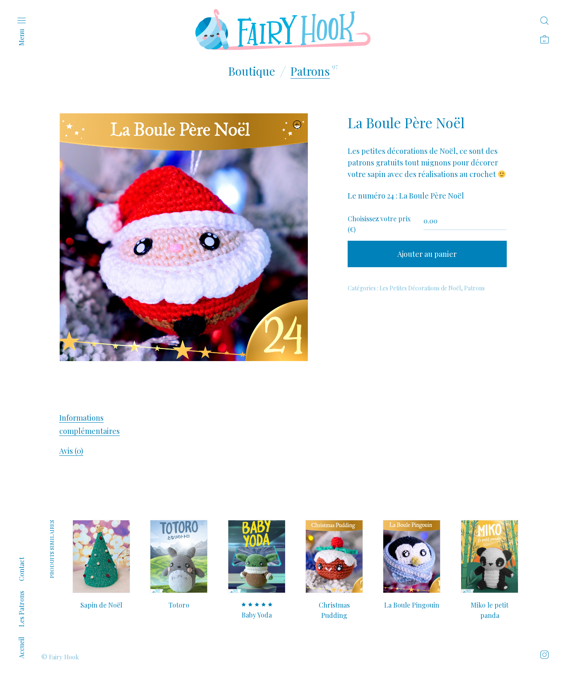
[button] (297, 124)
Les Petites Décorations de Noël (420, 288)
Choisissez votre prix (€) (379, 224)
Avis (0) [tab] (71, 451)
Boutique (251, 71)
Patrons (310, 71)
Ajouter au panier (427, 254)
